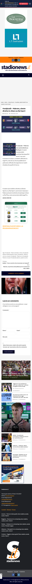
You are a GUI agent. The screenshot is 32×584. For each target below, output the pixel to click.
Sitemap (9, 509)
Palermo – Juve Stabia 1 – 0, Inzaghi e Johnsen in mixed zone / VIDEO (14, 427)
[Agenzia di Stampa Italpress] (12, 473)
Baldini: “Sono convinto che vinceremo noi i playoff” (16, 262)
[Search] (29, 75)
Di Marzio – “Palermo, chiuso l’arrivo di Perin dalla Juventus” (20, 446)
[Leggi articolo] (6, 387)
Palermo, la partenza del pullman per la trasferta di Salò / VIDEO (16, 266)
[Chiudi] (3, 4)
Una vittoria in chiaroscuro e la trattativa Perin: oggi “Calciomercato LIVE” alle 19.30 (20, 396)
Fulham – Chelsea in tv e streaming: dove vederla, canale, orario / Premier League (15, 524)
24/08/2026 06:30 (16, 390)
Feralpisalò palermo (15, 257)
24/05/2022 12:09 (14, 113)
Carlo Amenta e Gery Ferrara (19, 388)
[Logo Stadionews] (13, 551)
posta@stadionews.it (6, 499)
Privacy (14, 509)
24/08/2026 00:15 (12, 430)
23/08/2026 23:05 (14, 377)
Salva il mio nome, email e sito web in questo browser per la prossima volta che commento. (15, 346)
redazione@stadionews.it (7, 503)
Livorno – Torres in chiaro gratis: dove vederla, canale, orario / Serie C (15, 514)
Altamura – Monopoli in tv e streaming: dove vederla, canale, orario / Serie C (14, 530)
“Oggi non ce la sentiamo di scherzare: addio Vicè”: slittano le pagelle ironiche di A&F (20, 385)
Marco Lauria (14, 505)
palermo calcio (24, 257)
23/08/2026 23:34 (22, 440)
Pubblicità (21, 57)
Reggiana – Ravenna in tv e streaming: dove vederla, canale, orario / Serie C (14, 519)
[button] (4, 75)
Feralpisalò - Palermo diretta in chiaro (14, 252)
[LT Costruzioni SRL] (16, 38)
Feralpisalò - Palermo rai (16, 256)
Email (18, 330)
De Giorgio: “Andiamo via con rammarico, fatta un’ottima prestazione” (20, 456)
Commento (6, 310)
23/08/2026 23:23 (22, 459)
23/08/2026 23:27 (22, 448)
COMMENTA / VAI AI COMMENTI (16, 273)
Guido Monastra (6, 377)
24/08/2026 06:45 (22, 399)
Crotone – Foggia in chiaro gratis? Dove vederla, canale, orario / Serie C (15, 535)
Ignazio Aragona (10, 495)
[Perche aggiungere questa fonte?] (30, 4)
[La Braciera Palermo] (16, 19)
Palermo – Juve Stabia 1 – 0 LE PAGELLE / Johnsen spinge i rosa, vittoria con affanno (15, 374)
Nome (4, 330)
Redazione (11, 57)
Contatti (16, 57)
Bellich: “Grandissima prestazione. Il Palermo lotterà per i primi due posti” (20, 437)
